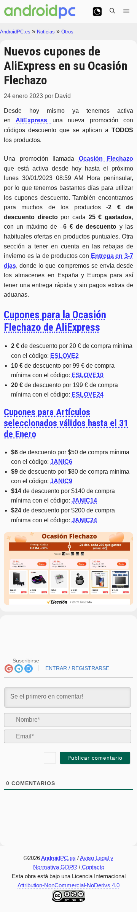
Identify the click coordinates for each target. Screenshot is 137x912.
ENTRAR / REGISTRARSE (76, 668)
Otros (67, 32)
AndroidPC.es (15, 32)
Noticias (46, 32)
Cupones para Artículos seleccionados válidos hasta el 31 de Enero (66, 423)
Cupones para (55, 321)
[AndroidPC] (40, 11)
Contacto (93, 867)
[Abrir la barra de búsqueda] (112, 11)
